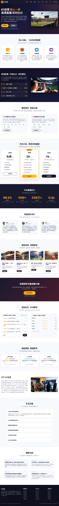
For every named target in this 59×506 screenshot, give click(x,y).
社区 (42, 1)
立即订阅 (29, 176)
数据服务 (25, 493)
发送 (25, 335)
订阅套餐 (25, 495)
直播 (31, 1)
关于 (50, 1)
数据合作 (49, 495)
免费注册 (37, 491)
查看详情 (33, 269)
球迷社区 (25, 496)
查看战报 (4, 271)
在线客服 (37, 498)
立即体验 (5, 25)
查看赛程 (13, 25)
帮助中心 (37, 495)
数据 (35, 1)
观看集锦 (19, 271)
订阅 (39, 1)
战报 (46, 1)
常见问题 (55, 1)
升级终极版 (49, 176)
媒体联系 (49, 496)
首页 (27, 1)
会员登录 (37, 493)
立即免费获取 (29, 292)
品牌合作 (49, 491)
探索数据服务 (36, 130)
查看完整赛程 (7, 130)
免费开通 (10, 173)
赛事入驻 (49, 493)
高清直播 (25, 491)
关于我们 (37, 496)
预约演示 (49, 498)
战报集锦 (25, 498)
